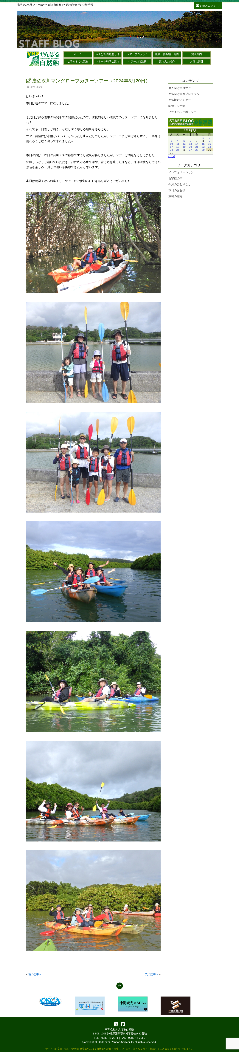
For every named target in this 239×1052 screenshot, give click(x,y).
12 (184, 143)
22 (203, 146)
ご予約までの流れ (77, 61)
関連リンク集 (176, 105)
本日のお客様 (176, 190)
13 (190, 143)
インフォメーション (181, 172)
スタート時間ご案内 (107, 61)
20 (190, 146)
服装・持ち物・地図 (167, 54)
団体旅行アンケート (181, 99)
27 (190, 149)
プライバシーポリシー (182, 111)
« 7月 (171, 156)
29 (203, 149)
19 (184, 146)
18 (177, 146)
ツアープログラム (137, 54)
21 (196, 146)
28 (196, 149)
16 (209, 143)
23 (209, 146)
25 (177, 149)
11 (177, 143)
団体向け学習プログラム (183, 93)
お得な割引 (196, 61)
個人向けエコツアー (181, 87)
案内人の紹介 (167, 61)
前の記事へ (34, 974)
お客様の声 (175, 178)
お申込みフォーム (210, 5)
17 (171, 146)
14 (196, 143)
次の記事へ (151, 974)
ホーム (78, 54)
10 (171, 143)
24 (171, 149)
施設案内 (196, 54)
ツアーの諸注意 (137, 61)
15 (203, 143)
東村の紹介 (175, 196)
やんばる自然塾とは (107, 54)
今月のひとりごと (179, 184)
